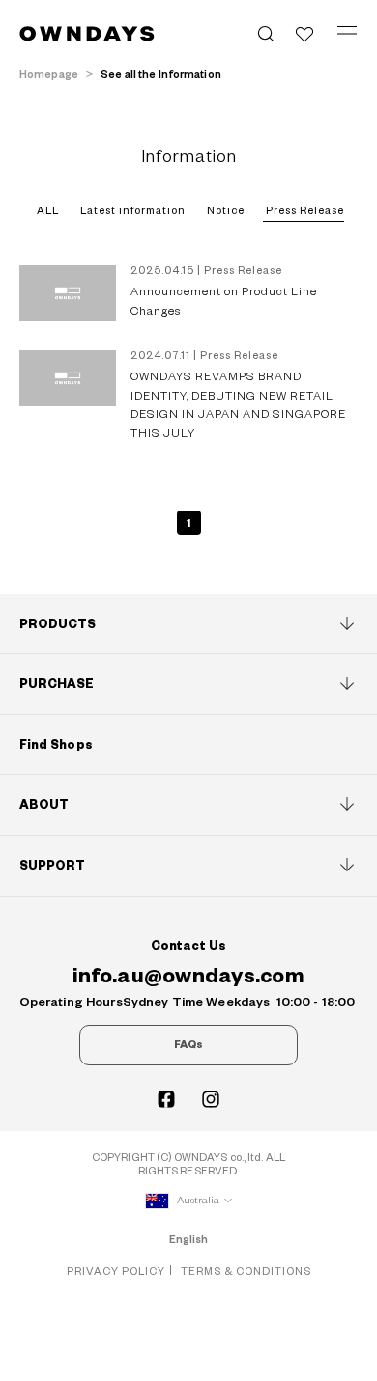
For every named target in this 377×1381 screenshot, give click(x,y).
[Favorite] (304, 33)
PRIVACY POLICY (116, 1271)
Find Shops (56, 745)
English (189, 1239)
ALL (48, 211)
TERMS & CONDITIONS (246, 1271)
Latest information (133, 211)
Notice (226, 211)
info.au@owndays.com (188, 976)
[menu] (347, 33)
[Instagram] (210, 1099)
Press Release (305, 211)
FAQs (188, 1044)
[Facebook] (166, 1099)
